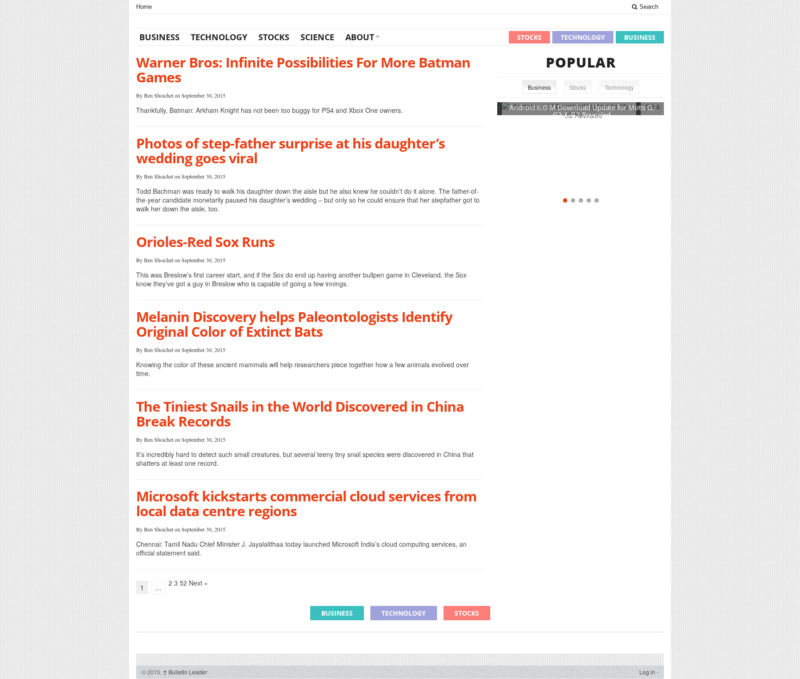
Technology (219, 37)
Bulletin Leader (185, 672)
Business (159, 37)
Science (317, 37)
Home (144, 6)
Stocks (273, 37)
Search (648, 6)
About (359, 37)
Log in (647, 672)
